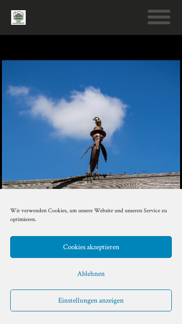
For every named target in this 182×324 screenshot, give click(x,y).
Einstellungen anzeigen (91, 300)
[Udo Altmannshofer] (18, 17)
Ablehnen (91, 273)
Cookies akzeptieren (91, 247)
